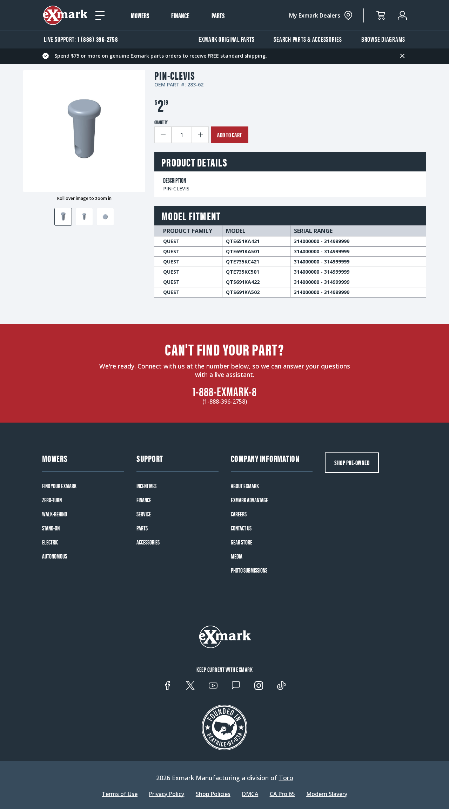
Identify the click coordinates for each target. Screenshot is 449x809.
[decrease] (162, 134)
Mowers (140, 15)
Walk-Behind (54, 513)
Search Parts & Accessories (308, 39)
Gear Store (241, 542)
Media (236, 556)
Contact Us (241, 527)
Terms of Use (120, 794)
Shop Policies (213, 794)
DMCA (250, 794)
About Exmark (245, 485)
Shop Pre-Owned (351, 462)
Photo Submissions (249, 570)
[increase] (200, 134)
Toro (286, 778)
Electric (50, 542)
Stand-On (51, 527)
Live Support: (81, 39)
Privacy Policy (166, 794)
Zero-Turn (52, 499)
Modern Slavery (326, 794)
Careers (239, 513)
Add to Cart (229, 134)
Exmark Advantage (249, 499)
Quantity (161, 122)
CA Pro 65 (282, 794)
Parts (218, 15)
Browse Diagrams (383, 39)
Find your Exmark (59, 485)
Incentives (146, 485)
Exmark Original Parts (227, 39)
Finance (180, 15)
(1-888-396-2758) (224, 401)
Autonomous (54, 556)
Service (143, 513)
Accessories (148, 542)
